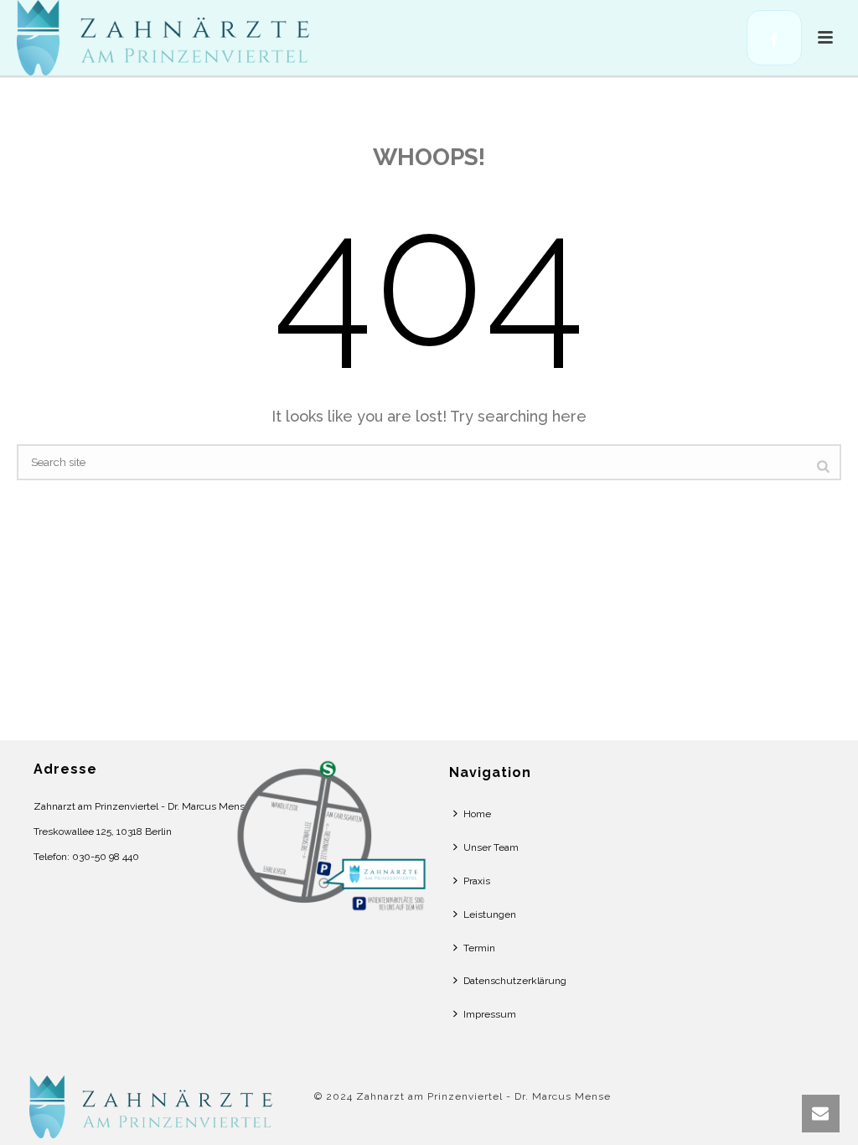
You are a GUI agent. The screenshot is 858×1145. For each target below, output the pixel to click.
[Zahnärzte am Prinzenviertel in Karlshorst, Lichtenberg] (155, 1106)
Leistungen (489, 914)
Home (477, 814)
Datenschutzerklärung (514, 981)
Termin (479, 948)
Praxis (476, 881)
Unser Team (491, 847)
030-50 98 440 (105, 857)
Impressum (489, 1014)
